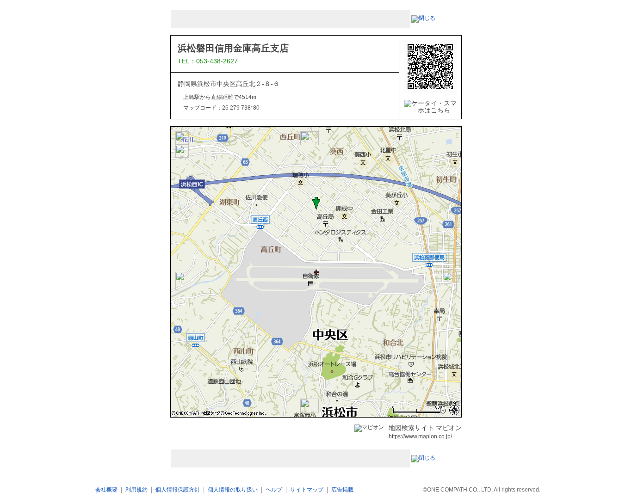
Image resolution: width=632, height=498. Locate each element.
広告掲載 (342, 490)
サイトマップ (306, 490)
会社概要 (106, 490)
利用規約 (136, 490)
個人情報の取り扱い (233, 490)
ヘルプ (274, 490)
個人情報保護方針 (177, 490)
